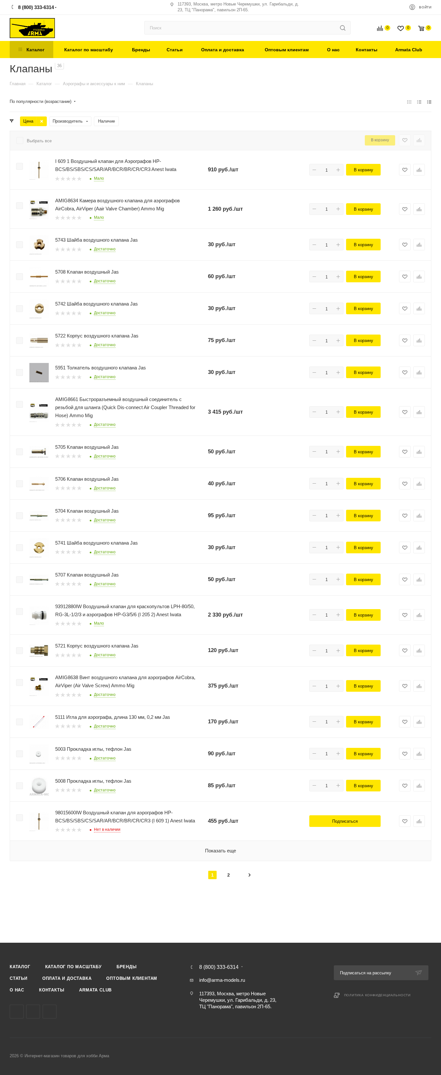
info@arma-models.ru (222, 980)
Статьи (18, 978)
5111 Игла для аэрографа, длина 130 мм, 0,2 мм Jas (112, 717)
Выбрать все (39, 140)
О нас (17, 990)
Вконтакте (17, 1012)
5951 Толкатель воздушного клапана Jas (100, 367)
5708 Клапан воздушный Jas (87, 272)
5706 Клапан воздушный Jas (87, 479)
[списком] (419, 101)
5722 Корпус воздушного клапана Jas (96, 335)
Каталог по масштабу (73, 966)
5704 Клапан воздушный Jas (87, 511)
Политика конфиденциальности (377, 995)
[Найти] (343, 28)
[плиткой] (409, 101)
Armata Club (95, 990)
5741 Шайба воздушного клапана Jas (96, 543)
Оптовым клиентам (131, 978)
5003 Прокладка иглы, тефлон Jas (93, 749)
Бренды (127, 966)
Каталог (20, 966)
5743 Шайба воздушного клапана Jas (96, 240)
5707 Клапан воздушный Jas (87, 575)
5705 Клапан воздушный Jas (87, 447)
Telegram (33, 1012)
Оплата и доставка (67, 978)
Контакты (51, 990)
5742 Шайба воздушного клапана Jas (96, 303)
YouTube (49, 1012)
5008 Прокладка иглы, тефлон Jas (93, 781)
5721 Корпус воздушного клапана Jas (96, 645)
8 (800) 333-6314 (35, 7)
